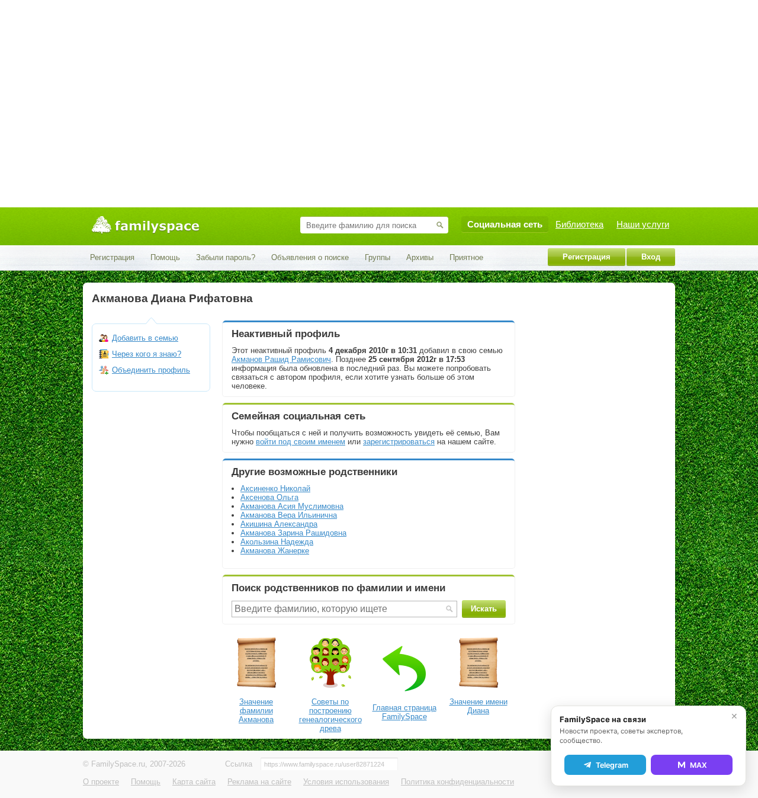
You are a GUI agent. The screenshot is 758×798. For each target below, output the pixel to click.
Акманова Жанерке (274, 550)
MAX (698, 765)
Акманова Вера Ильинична (288, 515)
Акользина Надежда (276, 541)
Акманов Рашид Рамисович (281, 359)
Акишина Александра (278, 524)
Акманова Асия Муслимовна (291, 506)
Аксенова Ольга (269, 497)
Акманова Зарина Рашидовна (293, 532)
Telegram (612, 765)
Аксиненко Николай (275, 488)
